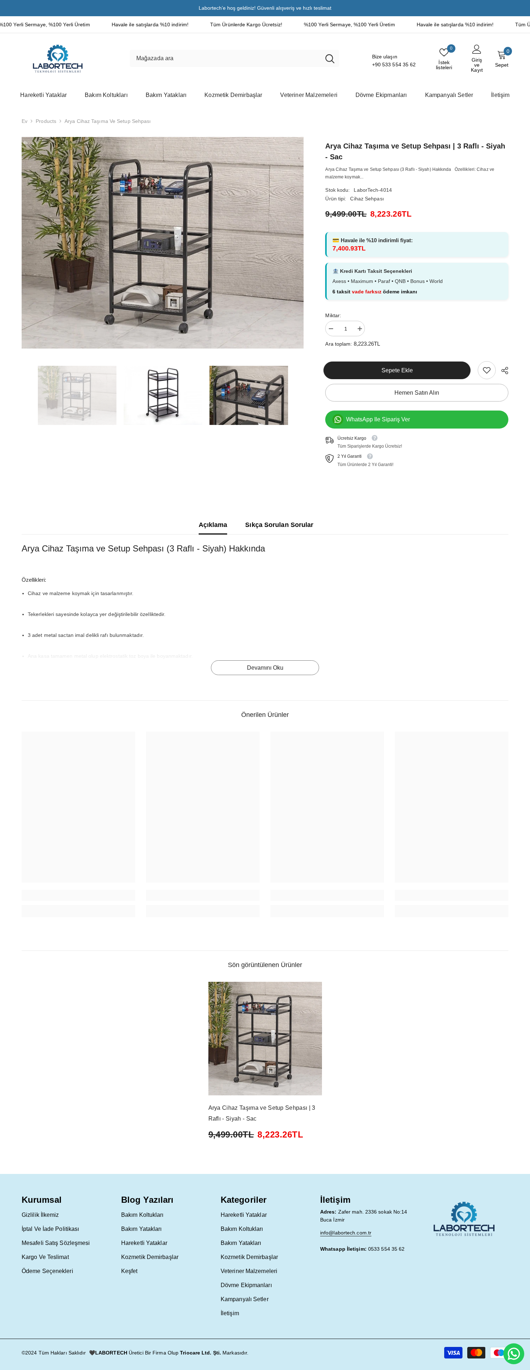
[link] (487, 370)
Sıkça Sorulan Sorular (279, 524)
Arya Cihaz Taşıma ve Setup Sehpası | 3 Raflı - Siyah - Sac (261, 1113)
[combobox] (225, 58)
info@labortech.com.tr (345, 1233)
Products (46, 121)
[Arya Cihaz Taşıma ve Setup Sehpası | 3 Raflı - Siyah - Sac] (265, 1038)
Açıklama (213, 524)
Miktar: (333, 315)
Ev (24, 121)
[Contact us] (513, 1353)
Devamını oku (265, 668)
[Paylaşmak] (502, 370)
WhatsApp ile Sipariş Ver (378, 419)
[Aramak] (234, 58)
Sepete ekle (399, 370)
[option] (163, 243)
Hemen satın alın (416, 393)
